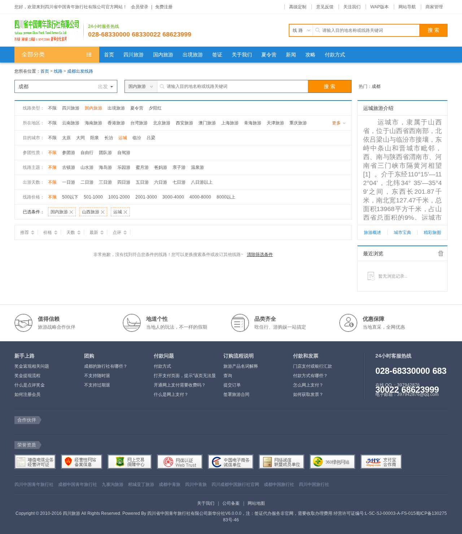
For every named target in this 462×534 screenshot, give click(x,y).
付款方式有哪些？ (310, 375)
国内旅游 (93, 108)
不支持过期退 (97, 385)
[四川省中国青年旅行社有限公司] (49, 30)
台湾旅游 (139, 122)
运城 (122, 137)
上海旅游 (230, 122)
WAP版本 (379, 6)
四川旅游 (70, 108)
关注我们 (352, 6)
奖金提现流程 (27, 375)
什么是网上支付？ (171, 394)
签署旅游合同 (236, 394)
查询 (227, 375)
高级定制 (297, 6)
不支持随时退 (97, 375)
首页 (44, 71)
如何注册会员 (27, 394)
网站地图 (256, 503)
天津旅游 (275, 122)
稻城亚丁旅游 (141, 484)
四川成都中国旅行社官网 (235, 484)
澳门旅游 (207, 122)
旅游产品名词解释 (240, 366)
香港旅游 (116, 122)
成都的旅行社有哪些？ (105, 366)
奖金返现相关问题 (31, 366)
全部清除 (441, 253)
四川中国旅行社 (314, 484)
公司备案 (231, 503)
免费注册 (164, 6)
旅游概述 (372, 232)
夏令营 (136, 108)
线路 (59, 71)
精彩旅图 (432, 232)
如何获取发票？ (308, 394)
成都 (376, 86)
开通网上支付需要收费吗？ (180, 385)
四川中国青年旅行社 (33, 484)
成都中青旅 (169, 484)
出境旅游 (116, 108)
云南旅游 (70, 122)
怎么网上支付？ (308, 385)
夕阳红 (155, 108)
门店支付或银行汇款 (312, 366)
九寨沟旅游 (112, 484)
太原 (66, 137)
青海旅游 (252, 122)
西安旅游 (184, 122)
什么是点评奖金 (29, 385)
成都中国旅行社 (279, 484)
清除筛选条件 (260, 254)
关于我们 (205, 503)
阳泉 (94, 137)
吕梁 (151, 137)
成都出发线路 (80, 71)
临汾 (136, 137)
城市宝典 (402, 232)
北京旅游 (161, 122)
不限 (52, 108)
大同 (80, 137)
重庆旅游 (298, 122)
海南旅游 (93, 122)
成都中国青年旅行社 (77, 484)
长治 (108, 137)
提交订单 (232, 385)
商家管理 (434, 6)
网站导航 (407, 6)
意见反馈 (325, 6)
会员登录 (139, 6)
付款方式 (162, 366)
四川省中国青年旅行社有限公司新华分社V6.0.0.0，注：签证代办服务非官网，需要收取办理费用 (239, 513)
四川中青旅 (196, 484)
